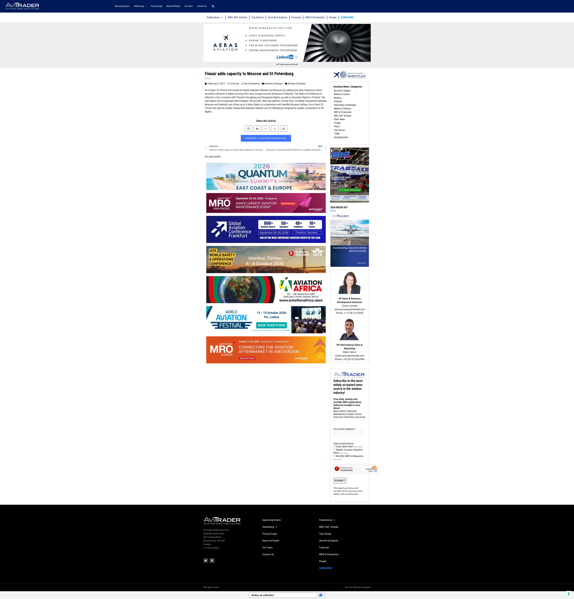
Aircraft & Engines (277, 17)
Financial (296, 17)
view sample (358, 447)
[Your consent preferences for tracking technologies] (569, 594)
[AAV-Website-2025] (287, 42)
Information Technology (345, 105)
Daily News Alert (348, 446)
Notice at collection (263, 595)
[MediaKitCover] (349, 239)
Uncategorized (341, 137)
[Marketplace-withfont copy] (349, 74)
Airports (337, 97)
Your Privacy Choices (297, 595)
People (333, 17)
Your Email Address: (344, 429)
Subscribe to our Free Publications (266, 138)
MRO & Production (315, 17)
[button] (145, 6)
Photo (337, 126)
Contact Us (268, 554)
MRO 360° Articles (237, 17)
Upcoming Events (271, 520)
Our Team (267, 547)
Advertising (268, 526)
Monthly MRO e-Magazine (348, 457)
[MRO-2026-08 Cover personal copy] (349, 174)
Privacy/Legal (269, 533)
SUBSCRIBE (347, 17)
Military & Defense (342, 108)
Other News (339, 119)
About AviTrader (270, 540)
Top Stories (257, 17)
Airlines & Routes (274, 83)
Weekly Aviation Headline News (347, 451)
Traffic (337, 133)
